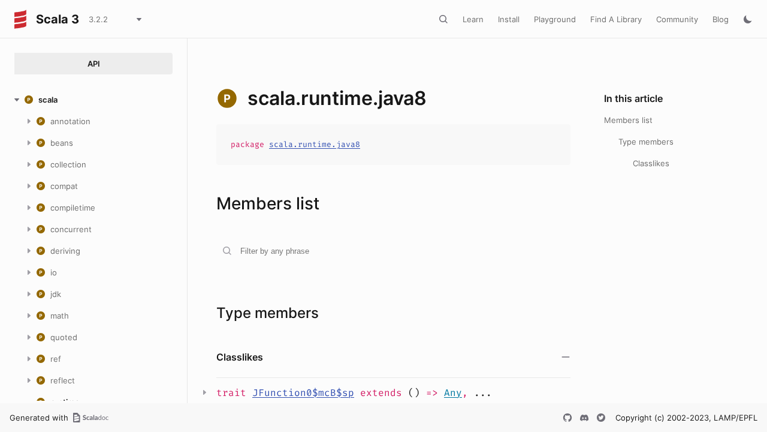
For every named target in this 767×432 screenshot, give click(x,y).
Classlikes (651, 163)
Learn (473, 19)
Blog (720, 19)
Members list (628, 120)
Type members (646, 141)
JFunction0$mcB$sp (303, 392)
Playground (555, 19)
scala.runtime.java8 (314, 144)
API (93, 63)
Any (453, 392)
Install (509, 19)
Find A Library (616, 19)
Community (677, 19)
